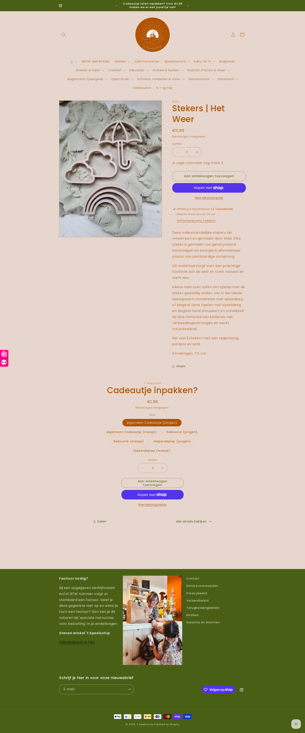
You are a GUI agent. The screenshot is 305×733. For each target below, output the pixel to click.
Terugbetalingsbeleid (202, 608)
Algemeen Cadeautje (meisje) (132, 432)
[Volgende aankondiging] (188, 6)
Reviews (192, 615)
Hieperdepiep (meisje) (152, 451)
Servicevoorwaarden (202, 586)
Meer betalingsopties (209, 197)
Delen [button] (102, 521)
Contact (192, 578)
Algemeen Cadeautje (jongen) (152, 423)
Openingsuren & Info (77, 642)
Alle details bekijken (191, 521)
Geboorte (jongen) (182, 432)
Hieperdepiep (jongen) (172, 441)
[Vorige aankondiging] (116, 6)
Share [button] (180, 366)
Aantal (176, 144)
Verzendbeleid (197, 600)
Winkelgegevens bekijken (196, 221)
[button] (63, 34)
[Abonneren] (129, 689)
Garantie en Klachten (203, 622)
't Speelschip (145, 724)
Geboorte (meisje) (128, 441)
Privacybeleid (196, 593)
